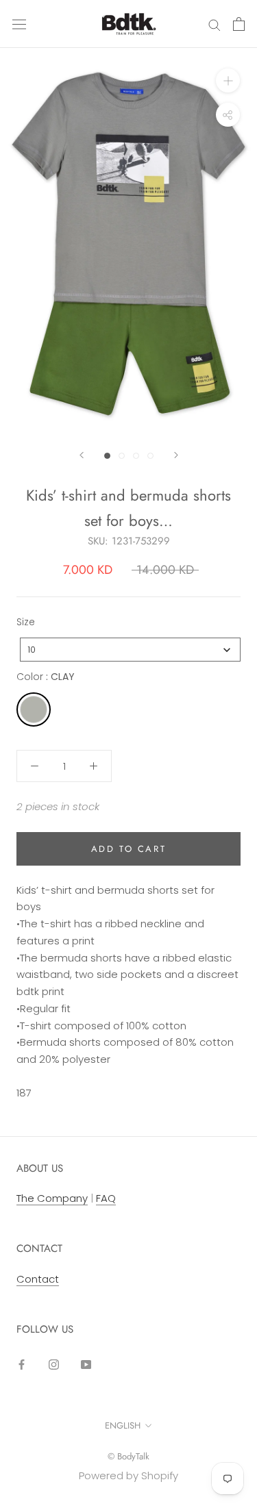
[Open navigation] (19, 23)
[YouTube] (86, 1363)
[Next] (176, 455)
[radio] (33, 709)
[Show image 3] (136, 456)
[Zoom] (228, 80)
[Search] (214, 23)
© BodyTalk (128, 1456)
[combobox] (130, 650)
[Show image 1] (107, 456)
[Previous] (81, 455)
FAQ (106, 1198)
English (122, 1425)
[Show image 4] (150, 456)
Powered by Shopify (128, 1475)
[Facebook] (21, 1363)
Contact (37, 1279)
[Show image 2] (122, 456)
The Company (52, 1198)
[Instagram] (54, 1363)
